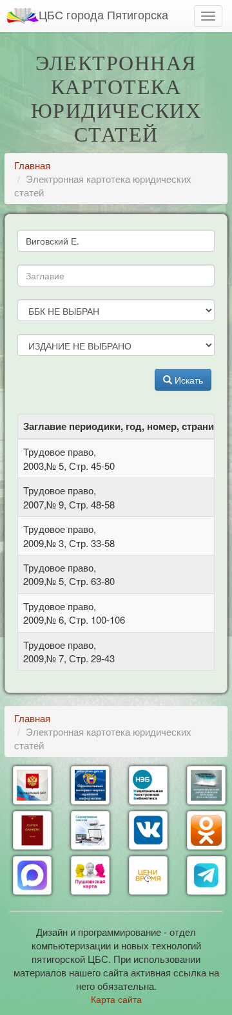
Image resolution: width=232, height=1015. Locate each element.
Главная (32, 165)
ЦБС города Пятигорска (103, 14)
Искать (187, 379)
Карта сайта (116, 998)
